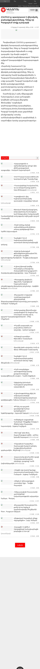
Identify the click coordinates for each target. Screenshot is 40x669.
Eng (25, 1)
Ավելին (20, 545)
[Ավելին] (37, 157)
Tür (35, 1)
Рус (15, 1)
